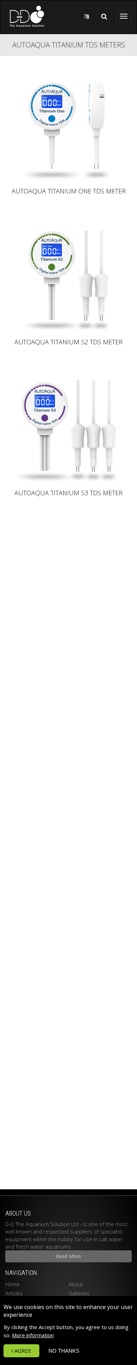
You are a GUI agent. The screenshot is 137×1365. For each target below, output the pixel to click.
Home (12, 1284)
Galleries (79, 1293)
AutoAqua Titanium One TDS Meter (69, 191)
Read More (68, 1256)
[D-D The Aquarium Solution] (25, 16)
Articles (14, 1293)
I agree (21, 1350)
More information (33, 1335)
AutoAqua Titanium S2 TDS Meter (68, 342)
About (75, 1284)
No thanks (63, 1351)
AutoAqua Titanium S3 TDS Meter (68, 493)
